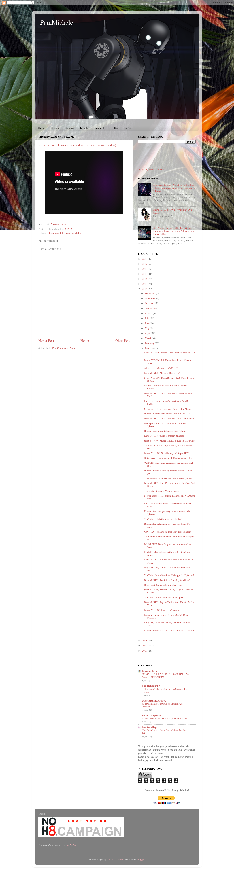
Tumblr (84, 128)
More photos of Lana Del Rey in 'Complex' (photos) (165, 425)
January (149, 348)
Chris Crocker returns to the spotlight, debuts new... (167, 553)
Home (41, 128)
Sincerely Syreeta (151, 715)
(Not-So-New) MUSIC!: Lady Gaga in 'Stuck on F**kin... (168, 591)
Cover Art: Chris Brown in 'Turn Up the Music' (167, 408)
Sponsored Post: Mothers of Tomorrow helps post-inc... (169, 538)
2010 (145, 645)
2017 (145, 264)
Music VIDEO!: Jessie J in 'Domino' (162, 610)
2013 (145, 283)
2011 (145, 640)
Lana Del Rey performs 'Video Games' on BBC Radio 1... (167, 402)
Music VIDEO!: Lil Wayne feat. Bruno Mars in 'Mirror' (168, 362)
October (149, 303)
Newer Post (46, 340)
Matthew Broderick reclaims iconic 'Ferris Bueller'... (165, 387)
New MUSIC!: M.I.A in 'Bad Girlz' (162, 372)
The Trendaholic (151, 686)
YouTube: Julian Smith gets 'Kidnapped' (164, 597)
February (150, 343)
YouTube (76, 232)
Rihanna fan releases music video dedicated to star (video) (77, 145)
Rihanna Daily (58, 224)
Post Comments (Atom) (64, 348)
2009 (145, 650)
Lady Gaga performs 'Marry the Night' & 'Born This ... (167, 624)
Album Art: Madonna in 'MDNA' (161, 368)
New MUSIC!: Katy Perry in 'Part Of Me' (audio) (174, 211)
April (148, 333)
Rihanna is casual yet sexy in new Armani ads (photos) (167, 513)
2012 (145, 289)
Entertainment (53, 232)
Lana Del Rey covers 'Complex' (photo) (164, 435)
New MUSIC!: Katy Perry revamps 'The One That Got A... (169, 484)
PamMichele (56, 22)
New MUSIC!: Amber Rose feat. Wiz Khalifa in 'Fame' (168, 561)
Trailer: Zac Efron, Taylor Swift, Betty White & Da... (168, 447)
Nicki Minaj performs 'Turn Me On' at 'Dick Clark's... (166, 616)
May (147, 328)
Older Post (122, 340)
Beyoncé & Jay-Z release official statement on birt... (167, 569)
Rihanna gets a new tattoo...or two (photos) (165, 431)
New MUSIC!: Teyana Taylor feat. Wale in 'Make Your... (169, 604)
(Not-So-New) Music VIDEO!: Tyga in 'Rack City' (169, 440)
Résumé (69, 128)
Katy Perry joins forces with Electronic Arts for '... (169, 458)
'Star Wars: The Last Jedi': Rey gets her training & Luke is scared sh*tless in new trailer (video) (173, 230)
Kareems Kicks (150, 671)
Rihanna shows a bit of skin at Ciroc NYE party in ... (169, 632)
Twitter (114, 128)
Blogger (141, 859)
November (150, 298)
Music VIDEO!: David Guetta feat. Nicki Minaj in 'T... (169, 354)
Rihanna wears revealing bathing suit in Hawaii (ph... (168, 472)
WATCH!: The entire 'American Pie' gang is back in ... (168, 464)
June (147, 323)
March (148, 338)
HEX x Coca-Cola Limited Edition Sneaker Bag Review (164, 690)
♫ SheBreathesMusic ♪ (154, 700)
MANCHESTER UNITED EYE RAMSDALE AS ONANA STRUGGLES (165, 675)
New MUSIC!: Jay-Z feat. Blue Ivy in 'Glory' (167, 580)
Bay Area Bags (149, 727)
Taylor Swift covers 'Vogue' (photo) (162, 491)
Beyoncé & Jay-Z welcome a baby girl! (164, 584)
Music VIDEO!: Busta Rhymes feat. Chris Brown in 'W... (169, 379)
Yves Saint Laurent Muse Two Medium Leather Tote (164, 731)
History (55, 128)
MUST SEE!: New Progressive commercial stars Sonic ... (168, 545)
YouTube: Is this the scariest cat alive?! (163, 519)
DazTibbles (71, 845)
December (150, 293)
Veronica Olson (115, 859)
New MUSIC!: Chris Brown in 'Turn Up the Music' (169, 418)
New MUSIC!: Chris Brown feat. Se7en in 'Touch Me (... (169, 395)
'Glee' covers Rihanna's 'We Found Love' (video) (168, 478)
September (150, 308)
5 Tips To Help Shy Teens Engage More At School (165, 718)
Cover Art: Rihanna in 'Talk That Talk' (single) (167, 531)
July (147, 318)
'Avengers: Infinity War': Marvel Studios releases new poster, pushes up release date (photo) (174, 187)
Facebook (99, 128)
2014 (145, 279)
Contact (128, 128)
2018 (145, 259)
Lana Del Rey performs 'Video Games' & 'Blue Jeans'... (167, 505)
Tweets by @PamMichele (151, 169)
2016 (145, 268)
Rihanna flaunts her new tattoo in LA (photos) (167, 413)
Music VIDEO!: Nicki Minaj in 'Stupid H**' (166, 453)
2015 (145, 274)
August (149, 313)
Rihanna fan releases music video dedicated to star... (167, 525)
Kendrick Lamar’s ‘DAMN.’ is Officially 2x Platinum (162, 705)
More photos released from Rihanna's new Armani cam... (169, 497)
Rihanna (66, 232)
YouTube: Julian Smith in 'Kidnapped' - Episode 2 (169, 575)
